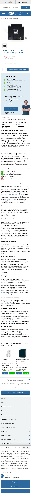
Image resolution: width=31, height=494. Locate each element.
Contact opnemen (6, 407)
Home (2, 18)
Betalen (3, 403)
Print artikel (21, 126)
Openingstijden (6, 443)
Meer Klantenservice (7, 423)
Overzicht (26, 448)
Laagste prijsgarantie (8, 439)
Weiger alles (15, 482)
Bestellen (4, 399)
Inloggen (23, 2)
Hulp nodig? (8, 2)
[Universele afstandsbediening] (8, 353)
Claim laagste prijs (11, 109)
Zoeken (25, 7)
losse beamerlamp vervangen (16, 194)
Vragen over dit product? (6, 126)
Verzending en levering (8, 419)
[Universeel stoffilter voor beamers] (22, 353)
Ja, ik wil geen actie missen (15, 392)
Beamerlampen (6, 435)
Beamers (4, 431)
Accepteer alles (15, 491)
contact (9, 199)
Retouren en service (7, 415)
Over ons (4, 411)
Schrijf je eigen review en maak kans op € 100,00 (13, 119)
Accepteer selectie (15, 486)
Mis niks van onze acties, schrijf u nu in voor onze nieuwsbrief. (15, 384)
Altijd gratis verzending (8, 427)
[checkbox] (6, 472)
